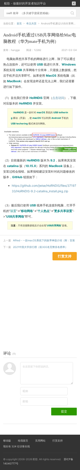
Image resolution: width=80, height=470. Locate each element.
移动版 (7, 440)
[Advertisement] (40, 300)
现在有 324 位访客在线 (16, 446)
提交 (64, 411)
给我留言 (23, 440)
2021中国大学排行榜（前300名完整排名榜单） (40, 247)
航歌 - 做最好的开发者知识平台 (25, 3)
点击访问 (58, 98)
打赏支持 (57, 440)
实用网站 (40, 440)
